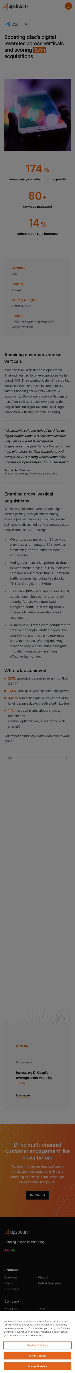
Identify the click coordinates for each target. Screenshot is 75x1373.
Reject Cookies (37, 1355)
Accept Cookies (37, 1366)
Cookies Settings (37, 1345)
